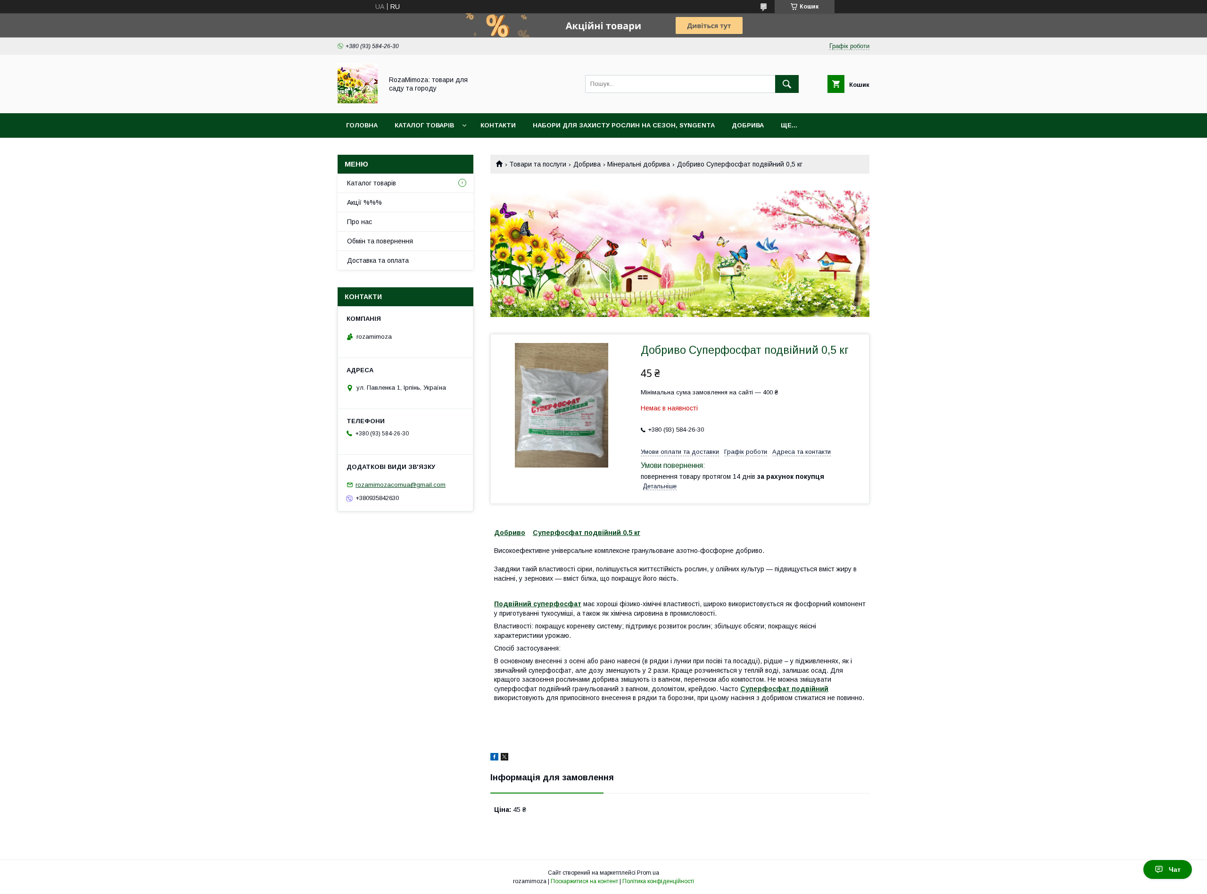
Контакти (498, 125)
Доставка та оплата (378, 260)
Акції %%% (364, 202)
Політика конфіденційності (658, 881)
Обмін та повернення (380, 241)
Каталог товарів (424, 125)
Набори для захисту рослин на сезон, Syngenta (624, 125)
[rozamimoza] (358, 101)
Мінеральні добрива (638, 164)
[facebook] (494, 758)
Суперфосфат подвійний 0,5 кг (586, 532)
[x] (504, 758)
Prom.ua (648, 872)
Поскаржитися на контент (584, 881)
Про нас (359, 222)
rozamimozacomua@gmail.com (400, 484)
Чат (1175, 869)
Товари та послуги (537, 164)
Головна (362, 125)
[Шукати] (787, 84)
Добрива (748, 125)
